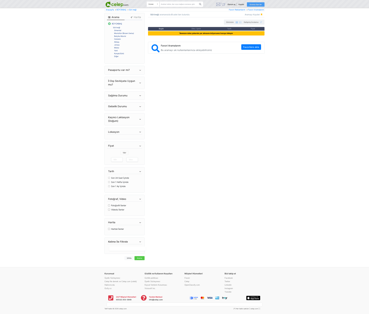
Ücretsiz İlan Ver (256, 4)
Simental (117, 30)
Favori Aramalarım (256, 10)
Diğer (116, 56)
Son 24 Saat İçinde (120, 178)
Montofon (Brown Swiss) (124, 33)
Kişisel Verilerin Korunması (156, 285)
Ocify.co (108, 288)
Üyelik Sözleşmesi (112, 278)
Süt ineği (133, 10)
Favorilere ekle (251, 47)
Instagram (229, 288)
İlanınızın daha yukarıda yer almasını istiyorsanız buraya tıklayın (206, 33)
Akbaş (116, 42)
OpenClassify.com (192, 285)
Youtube (228, 292)
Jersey (117, 45)
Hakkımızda (110, 285)
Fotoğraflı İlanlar (118, 205)
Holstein (117, 39)
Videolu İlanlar (117, 209)
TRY (124, 153)
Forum (187, 278)
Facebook (229, 278)
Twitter (227, 281)
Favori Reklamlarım (237, 10)
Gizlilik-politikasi (151, 278)
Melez (116, 48)
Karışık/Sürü (119, 53)
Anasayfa (110, 10)
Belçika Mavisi (120, 36)
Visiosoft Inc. (150, 288)
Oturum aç (231, 4)
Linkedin (228, 285)
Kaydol (241, 4)
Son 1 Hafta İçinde (119, 182)
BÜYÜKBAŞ (121, 10)
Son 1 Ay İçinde (118, 186)
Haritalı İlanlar (117, 229)
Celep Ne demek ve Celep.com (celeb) (121, 281)
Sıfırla (129, 258)
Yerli (116, 50)
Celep (186, 281)
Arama (139, 258)
